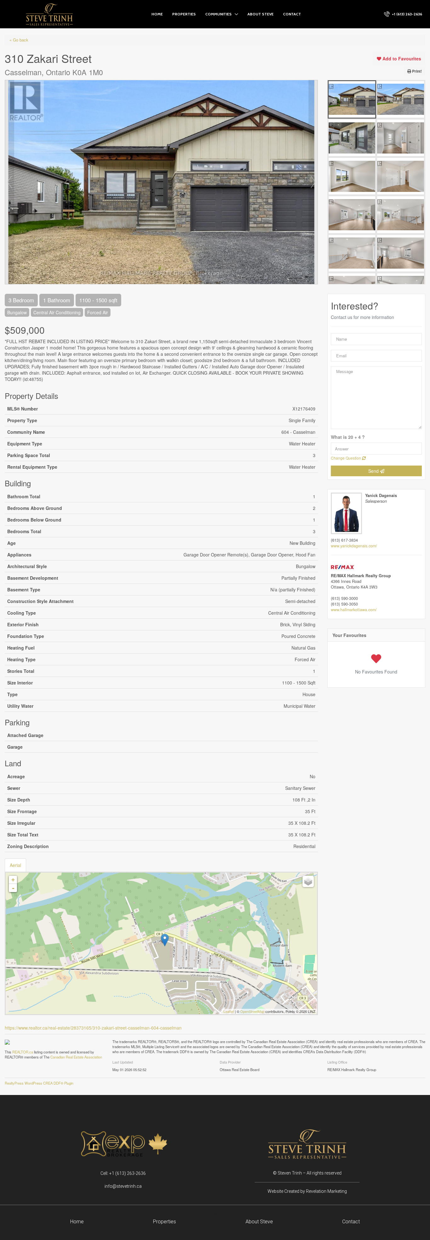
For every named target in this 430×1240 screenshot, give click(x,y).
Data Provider (230, 1061)
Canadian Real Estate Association (76, 1056)
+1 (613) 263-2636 (406, 14)
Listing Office (337, 1061)
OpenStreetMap (252, 1011)
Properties (184, 14)
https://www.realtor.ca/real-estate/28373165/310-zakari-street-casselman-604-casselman (93, 1028)
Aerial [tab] (15, 865)
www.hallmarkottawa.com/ (354, 609)
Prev (9, 182)
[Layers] (308, 881)
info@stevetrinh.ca (123, 1186)
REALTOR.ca (22, 1051)
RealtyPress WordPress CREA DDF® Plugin (39, 1083)
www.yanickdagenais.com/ (354, 546)
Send (374, 471)
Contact (292, 14)
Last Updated (122, 1061)
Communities (218, 14)
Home (157, 14)
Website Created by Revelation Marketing (307, 1191)
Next (313, 182)
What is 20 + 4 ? (348, 437)
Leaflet (228, 1011)
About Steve (260, 14)
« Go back (18, 40)
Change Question (346, 458)
